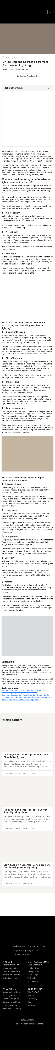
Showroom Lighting (11, 998)
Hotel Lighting (9, 995)
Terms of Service (36, 1024)
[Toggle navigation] (50, 12)
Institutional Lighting (12, 1008)
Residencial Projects (11, 975)
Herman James (8, 69)
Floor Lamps (33, 981)
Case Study (32, 998)
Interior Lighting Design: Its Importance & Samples (24, 690)
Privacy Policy (22, 1024)
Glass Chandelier (35, 965)
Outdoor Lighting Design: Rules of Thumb (19, 692)
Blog (29, 1002)
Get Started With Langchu (27, 76)
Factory (31, 995)
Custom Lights (9, 57)
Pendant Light (34, 968)
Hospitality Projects (11, 965)
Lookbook (31, 1005)
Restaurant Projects (11, 968)
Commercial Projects (11, 971)
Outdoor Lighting (10, 1005)
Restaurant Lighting (11, 992)
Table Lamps (33, 975)
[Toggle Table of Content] (47, 88)
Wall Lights (32, 978)
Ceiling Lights (33, 971)
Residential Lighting (11, 1002)
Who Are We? (33, 992)
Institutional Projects (11, 978)
